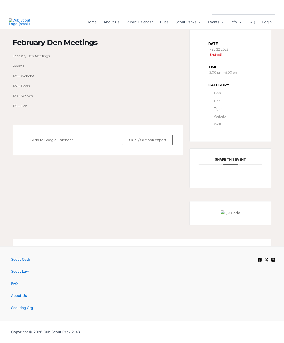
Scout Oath (20, 259)
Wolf (217, 124)
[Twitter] (266, 260)
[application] (198, 22)
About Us (19, 295)
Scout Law (20, 271)
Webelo (220, 116)
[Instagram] (273, 260)
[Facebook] (260, 260)
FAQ (14, 283)
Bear (217, 93)
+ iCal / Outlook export (147, 140)
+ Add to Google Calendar (51, 140)
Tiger (218, 109)
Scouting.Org (22, 308)
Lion (217, 101)
